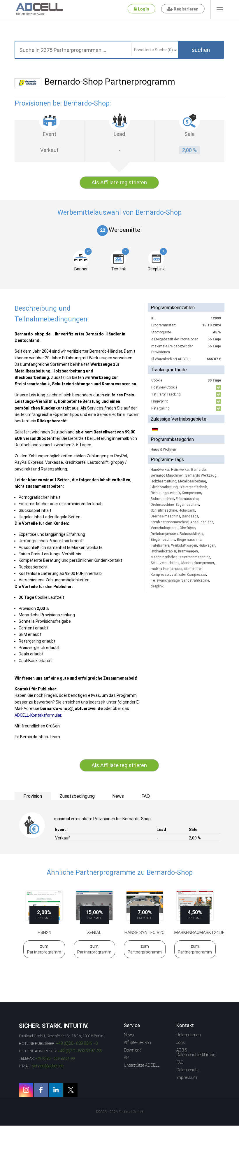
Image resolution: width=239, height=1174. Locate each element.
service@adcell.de (48, 1065)
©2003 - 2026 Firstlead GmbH (119, 1112)
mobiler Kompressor (166, 569)
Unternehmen (188, 1035)
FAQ (180, 1062)
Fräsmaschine (187, 499)
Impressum (186, 1077)
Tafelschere (160, 545)
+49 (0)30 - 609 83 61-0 (77, 1043)
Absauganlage (201, 522)
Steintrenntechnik (193, 487)
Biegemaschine (163, 540)
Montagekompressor (197, 563)
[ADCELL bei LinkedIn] (56, 1090)
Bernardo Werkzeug (201, 475)
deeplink (157, 586)
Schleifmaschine (164, 510)
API (126, 1057)
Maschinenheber (164, 557)
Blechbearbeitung (164, 487)
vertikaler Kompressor (189, 575)
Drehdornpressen (164, 534)
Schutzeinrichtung (165, 563)
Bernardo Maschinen (167, 475)
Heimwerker (180, 470)
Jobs (180, 1042)
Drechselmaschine (165, 516)
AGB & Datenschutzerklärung (195, 1052)
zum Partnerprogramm (44, 949)
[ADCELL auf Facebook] (41, 1090)
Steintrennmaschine (194, 557)
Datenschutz (187, 1070)
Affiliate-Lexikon (137, 1042)
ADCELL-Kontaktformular (38, 715)
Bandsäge (190, 516)
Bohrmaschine (162, 499)
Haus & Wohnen (163, 449)
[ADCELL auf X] (71, 1090)
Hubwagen (207, 545)
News (129, 1035)
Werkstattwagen (184, 545)
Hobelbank (187, 510)
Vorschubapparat (164, 528)
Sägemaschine (187, 505)
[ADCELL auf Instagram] (26, 1090)
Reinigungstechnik (165, 493)
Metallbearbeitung (192, 481)
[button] (201, 50)
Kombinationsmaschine (170, 522)
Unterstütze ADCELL (141, 1065)
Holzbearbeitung (163, 481)
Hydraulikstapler (163, 551)
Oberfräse (187, 528)
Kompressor (191, 493)
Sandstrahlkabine (195, 580)
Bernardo (198, 470)
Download (133, 1050)
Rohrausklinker (191, 534)
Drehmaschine (162, 505)
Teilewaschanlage (165, 580)
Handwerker (160, 470)
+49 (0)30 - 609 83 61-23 (80, 1051)
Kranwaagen (188, 551)
